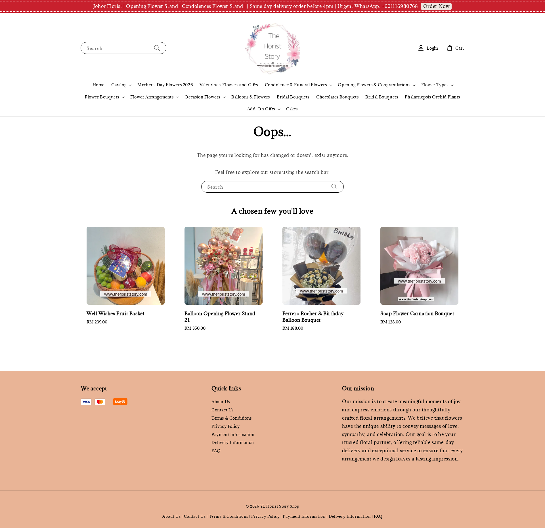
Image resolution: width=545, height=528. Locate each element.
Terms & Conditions (231, 418)
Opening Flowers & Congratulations (374, 84)
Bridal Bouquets (293, 97)
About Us (220, 401)
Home (98, 84)
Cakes (292, 109)
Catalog (118, 84)
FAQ (216, 450)
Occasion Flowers (202, 97)
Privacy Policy (225, 426)
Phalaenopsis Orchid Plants (432, 97)
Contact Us (222, 410)
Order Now (436, 6)
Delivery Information (232, 442)
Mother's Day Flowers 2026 (165, 84)
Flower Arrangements (151, 97)
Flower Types (434, 84)
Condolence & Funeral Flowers (296, 84)
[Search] (157, 47)
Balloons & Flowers (250, 97)
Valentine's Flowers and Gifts (229, 84)
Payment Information (232, 434)
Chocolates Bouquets (337, 97)
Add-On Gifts (261, 109)
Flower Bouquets (102, 97)
